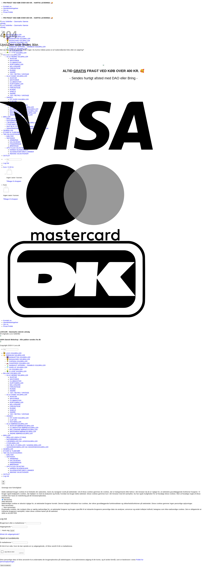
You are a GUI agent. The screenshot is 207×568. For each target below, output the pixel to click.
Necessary (8, 499)
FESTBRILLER (15, 422)
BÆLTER (10, 455)
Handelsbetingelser (10, 8)
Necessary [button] (6, 498)
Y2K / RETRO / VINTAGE (19, 74)
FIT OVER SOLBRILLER (19, 418)
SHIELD (13, 410)
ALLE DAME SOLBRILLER (16, 76)
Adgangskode (6, 527)
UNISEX (9, 416)
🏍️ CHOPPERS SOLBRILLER (18, 363)
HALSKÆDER (15, 461)
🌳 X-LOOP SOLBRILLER (16, 53)
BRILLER (6, 435)
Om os (5, 10)
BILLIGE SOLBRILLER (12, 55)
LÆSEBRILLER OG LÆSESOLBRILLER (22, 441)
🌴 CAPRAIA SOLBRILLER (16, 43)
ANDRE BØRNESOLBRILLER (21, 433)
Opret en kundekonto (5, 565)
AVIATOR (13, 59)
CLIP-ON (13, 420)
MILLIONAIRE (15, 66)
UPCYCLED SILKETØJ (15, 466)
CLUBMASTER (15, 62)
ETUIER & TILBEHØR (11, 451)
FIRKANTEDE (15, 68)
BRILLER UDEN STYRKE (16, 437)
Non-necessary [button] (7, 505)
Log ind (12, 530)
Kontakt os (7, 6)
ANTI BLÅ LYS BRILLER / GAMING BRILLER (23, 445)
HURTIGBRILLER (16, 64)
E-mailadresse (6, 542)
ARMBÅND (14, 459)
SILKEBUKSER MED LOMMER (22, 470)
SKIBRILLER (8, 449)
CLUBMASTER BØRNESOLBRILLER (24, 428)
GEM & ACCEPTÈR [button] (9, 513)
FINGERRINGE (15, 462)
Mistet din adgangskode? (9, 534)
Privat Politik (8, 12)
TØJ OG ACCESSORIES (12, 453)
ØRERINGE (14, 464)
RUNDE (13, 70)
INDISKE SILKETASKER (19, 472)
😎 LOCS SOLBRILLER (12, 353)
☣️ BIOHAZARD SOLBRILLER (18, 41)
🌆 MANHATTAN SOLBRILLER (18, 39)
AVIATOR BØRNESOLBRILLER (22, 426)
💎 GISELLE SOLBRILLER (16, 49)
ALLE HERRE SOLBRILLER (17, 57)
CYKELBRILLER (12, 443)
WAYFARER (14, 60)
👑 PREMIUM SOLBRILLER (14, 355)
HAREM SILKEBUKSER (19, 468)
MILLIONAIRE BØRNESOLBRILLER (24, 429)
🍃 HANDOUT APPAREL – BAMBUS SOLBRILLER (26, 47)
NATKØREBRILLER (14, 439)
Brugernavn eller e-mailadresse (12, 523)
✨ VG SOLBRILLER (14, 369)
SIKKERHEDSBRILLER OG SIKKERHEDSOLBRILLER (27, 447)
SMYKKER (10, 457)
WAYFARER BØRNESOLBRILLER (23, 431)
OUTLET (6, 474)
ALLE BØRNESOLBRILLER (17, 424)
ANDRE (13, 72)
